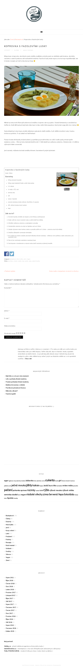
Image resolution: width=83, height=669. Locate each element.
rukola (37, 490)
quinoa (24, 490)
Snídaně (8, 548)
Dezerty (8, 521)
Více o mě (28, 358)
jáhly (29, 485)
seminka (8, 494)
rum (41, 490)
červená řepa (56, 494)
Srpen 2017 (10, 604)
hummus (72, 481)
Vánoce (8, 554)
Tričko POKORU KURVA (11, 651)
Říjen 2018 (9, 580)
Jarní (7, 527)
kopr (23, 261)
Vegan (28, 259)
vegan (23, 494)
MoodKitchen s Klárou (41, 14)
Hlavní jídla (19, 259)
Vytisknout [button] (67, 190)
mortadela (59, 485)
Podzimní (9, 536)
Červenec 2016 (11, 628)
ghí (60, 480)
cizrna (43, 481)
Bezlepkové (13, 259)
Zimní (7, 560)
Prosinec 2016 (11, 616)
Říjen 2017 (9, 598)
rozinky (31, 490)
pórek (26, 261)
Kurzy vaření (10, 530)
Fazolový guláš (11, 394)
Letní (24, 259)
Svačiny (8, 551)
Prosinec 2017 (11, 592)
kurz (51, 485)
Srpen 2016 (10, 625)
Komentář (8, 288)
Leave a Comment (28, 50)
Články (8, 518)
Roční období (10, 545)
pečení (8, 490)
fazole (56, 481)
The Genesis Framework (52, 665)
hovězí (68, 481)
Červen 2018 (10, 583)
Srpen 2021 (10, 577)
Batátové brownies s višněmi (15, 385)
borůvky (19, 481)
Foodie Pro (39, 665)
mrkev (65, 485)
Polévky (8, 539)
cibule (15, 261)
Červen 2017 (10, 610)
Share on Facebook (6, 254)
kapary (41, 485)
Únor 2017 (9, 613)
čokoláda (69, 494)
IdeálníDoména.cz (10, 648)
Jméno (7, 311)
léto (54, 485)
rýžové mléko (68, 490)
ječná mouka (19, 485)
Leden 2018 (10, 589)
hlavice (64, 481)
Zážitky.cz (7, 646)
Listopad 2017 (10, 595)
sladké (15, 494)
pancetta (75, 485)
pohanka (16, 490)
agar (6, 480)
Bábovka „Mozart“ (12, 391)
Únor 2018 (9, 586)
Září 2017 (9, 601)
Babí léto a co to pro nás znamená (17, 376)
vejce (30, 261)
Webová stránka (9, 326)
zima (45, 494)
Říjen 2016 (9, 619)
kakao (35, 485)
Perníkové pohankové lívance (16, 388)
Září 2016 (9, 622)
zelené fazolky (36, 261)
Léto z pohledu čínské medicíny (16, 379)
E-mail (7, 318)
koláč (46, 485)
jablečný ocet (7, 485)
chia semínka (37, 481)
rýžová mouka (55, 490)
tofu (19, 495)
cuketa (19, 261)
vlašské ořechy (34, 494)
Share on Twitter (11, 254)
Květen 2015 (10, 631)
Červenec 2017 (11, 607)
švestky (16, 498)
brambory (10, 261)
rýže (46, 490)
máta (70, 485)
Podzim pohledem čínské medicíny (17, 382)
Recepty (8, 542)
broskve (23, 481)
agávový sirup (12, 481)
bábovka (30, 480)
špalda (10, 498)
